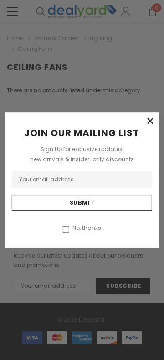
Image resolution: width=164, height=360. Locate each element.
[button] (150, 121)
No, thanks (86, 228)
